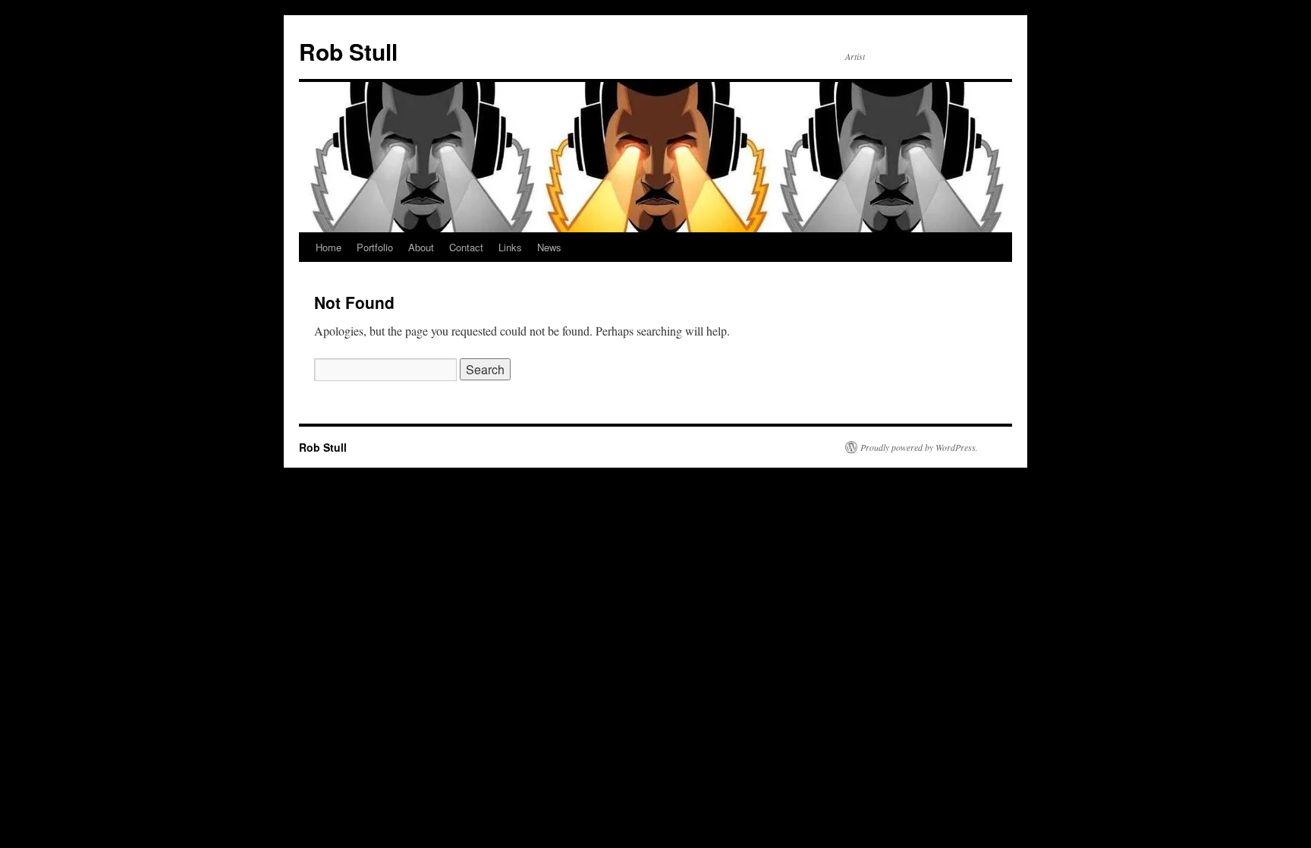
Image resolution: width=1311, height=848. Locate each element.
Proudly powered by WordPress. (919, 447)
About (421, 247)
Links (510, 247)
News (549, 247)
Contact (466, 247)
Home (328, 247)
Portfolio (375, 247)
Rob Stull (348, 51)
